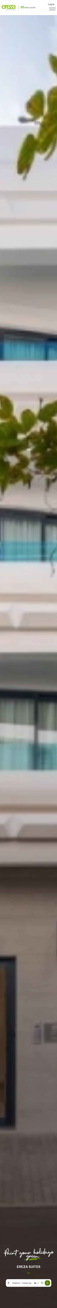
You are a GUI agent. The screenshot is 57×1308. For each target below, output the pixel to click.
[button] (47, 1283)
